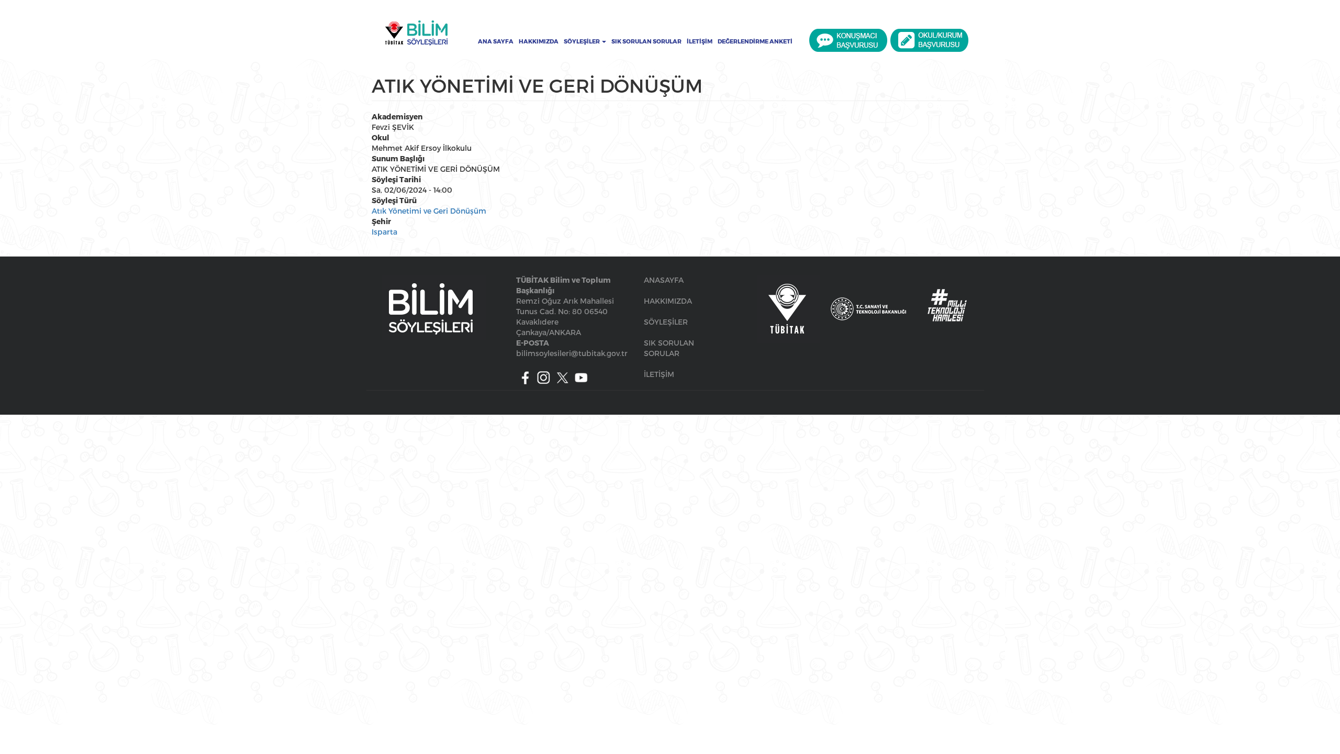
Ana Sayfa (495, 41)
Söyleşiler (582, 41)
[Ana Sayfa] (416, 33)
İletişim (699, 41)
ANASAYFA (664, 279)
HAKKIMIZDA (668, 300)
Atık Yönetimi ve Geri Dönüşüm (429, 210)
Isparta (384, 231)
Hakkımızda (539, 41)
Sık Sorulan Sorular (646, 41)
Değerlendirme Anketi (755, 41)
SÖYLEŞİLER (666, 321)
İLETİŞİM (659, 374)
